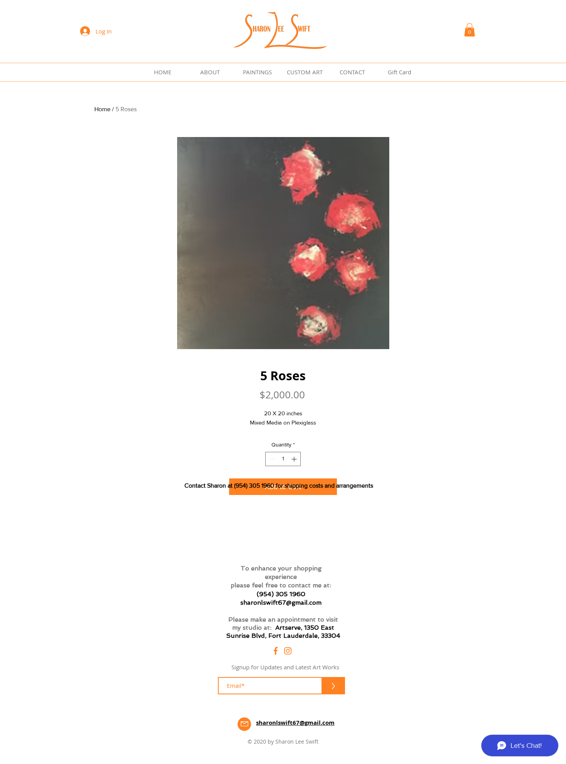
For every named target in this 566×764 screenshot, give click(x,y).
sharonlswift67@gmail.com (281, 602)
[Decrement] (271, 459)
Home (102, 109)
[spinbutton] (283, 459)
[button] (469, 30)
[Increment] (295, 459)
